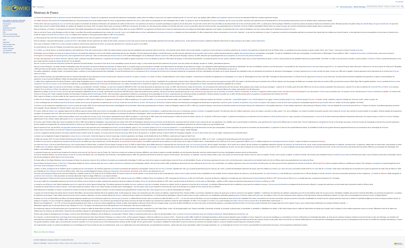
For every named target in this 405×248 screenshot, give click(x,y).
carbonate (179, 144)
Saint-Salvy (287, 102)
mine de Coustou (51, 84)
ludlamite (276, 99)
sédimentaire (260, 41)
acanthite (336, 154)
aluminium (259, 55)
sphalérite (245, 102)
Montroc (136, 102)
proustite (346, 154)
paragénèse (378, 163)
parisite (198, 91)
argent (128, 173)
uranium (71, 105)
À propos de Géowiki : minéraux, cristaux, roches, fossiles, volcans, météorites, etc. (69, 243)
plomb (251, 55)
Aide (4, 32)
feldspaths (110, 66)
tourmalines (146, 127)
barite (169, 41)
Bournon (185, 178)
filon (147, 58)
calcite (138, 20)
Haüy (335, 53)
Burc (143, 102)
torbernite (345, 105)
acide (256, 147)
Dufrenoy (322, 141)
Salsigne (48, 99)
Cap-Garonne (92, 152)
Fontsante (79, 154)
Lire (337, 7)
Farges (62, 122)
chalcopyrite (115, 171)
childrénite (299, 99)
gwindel (236, 195)
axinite (103, 76)
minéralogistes (89, 168)
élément (38, 176)
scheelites (209, 214)
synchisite (221, 91)
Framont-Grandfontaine (192, 214)
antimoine (275, 173)
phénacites (218, 214)
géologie (55, 24)
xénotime (254, 91)
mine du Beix (198, 133)
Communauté (7, 24)
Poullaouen (74, 53)
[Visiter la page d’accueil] (16, 8)
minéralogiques (154, 111)
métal (187, 50)
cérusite (362, 53)
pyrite (129, 41)
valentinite (328, 173)
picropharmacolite (128, 211)
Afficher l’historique (359, 7)
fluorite (386, 24)
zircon (80, 136)
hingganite (262, 91)
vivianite (171, 69)
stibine (102, 44)
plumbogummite (62, 55)
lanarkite (113, 96)
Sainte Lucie (53, 111)
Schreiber (257, 181)
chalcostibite (253, 163)
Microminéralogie (95, 94)
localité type (88, 55)
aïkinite (136, 171)
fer (76, 41)
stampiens (45, 20)
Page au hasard (7, 30)
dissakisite (245, 91)
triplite (162, 69)
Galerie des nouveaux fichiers (11, 36)
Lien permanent (7, 50)
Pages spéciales (7, 46)
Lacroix (236, 76)
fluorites (220, 58)
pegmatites (86, 66)
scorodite (313, 71)
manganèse (99, 81)
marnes (106, 163)
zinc (202, 116)
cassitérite (244, 50)
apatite (353, 50)
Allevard (49, 184)
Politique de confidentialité (39, 243)
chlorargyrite (49, 55)
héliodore (108, 69)
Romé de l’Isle (115, 55)
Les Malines (106, 119)
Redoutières (61, 63)
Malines (54, 116)
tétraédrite (198, 87)
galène (202, 41)
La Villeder (38, 50)
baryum (393, 81)
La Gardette (168, 168)
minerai (63, 157)
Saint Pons (63, 163)
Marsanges (125, 133)
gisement (69, 41)
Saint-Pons (322, 163)
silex (68, 38)
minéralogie (153, 71)
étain (87, 50)
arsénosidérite (137, 141)
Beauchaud (77, 127)
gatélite (386, 91)
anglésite (353, 53)
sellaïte (53, 157)
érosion (118, 195)
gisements (62, 17)
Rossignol (117, 58)
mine (52, 91)
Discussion (40, 7)
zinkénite (300, 163)
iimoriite (286, 91)
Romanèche (77, 141)
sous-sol (63, 24)
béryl (361, 50)
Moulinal (162, 102)
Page (33, 7)
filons (257, 201)
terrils (338, 147)
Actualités (5, 26)
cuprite (309, 144)
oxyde (104, 63)
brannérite (126, 171)
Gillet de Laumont (161, 55)
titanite (256, 178)
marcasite (117, 32)
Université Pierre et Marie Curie (57, 34)
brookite (283, 178)
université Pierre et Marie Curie (381, 87)
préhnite (129, 76)
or (124, 44)
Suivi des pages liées (9, 44)
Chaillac (76, 58)
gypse (286, 26)
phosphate (231, 55)
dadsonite (309, 163)
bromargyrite (38, 55)
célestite (366, 24)
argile (119, 203)
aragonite (338, 99)
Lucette (62, 44)
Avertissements (96, 243)
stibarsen (384, 173)
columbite (192, 69)
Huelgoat (67, 53)
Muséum (372, 58)
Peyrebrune (152, 102)
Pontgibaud (68, 130)
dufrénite (181, 69)
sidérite (236, 102)
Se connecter (399, 2)
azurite (113, 89)
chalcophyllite (237, 99)
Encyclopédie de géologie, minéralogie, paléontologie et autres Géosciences (14, 21)
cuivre (188, 144)
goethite (174, 63)
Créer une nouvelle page (10, 34)
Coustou (138, 81)
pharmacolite (114, 211)
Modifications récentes (9, 28)
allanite (237, 91)
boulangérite (50, 165)
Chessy (45, 144)
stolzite (201, 111)
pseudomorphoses (249, 53)
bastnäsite (170, 91)
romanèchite (125, 141)
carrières (187, 26)
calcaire (143, 32)
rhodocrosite (103, 84)
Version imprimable (8, 48)
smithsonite (298, 144)
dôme (98, 160)
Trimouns (59, 91)
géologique (238, 41)
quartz (378, 24)
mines (129, 102)
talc (95, 91)
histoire (235, 198)
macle (232, 32)
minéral (352, 91)
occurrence (242, 55)
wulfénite (198, 124)
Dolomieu (320, 76)
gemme (182, 41)
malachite (123, 89)
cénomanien (161, 32)
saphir (88, 136)
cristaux (233, 20)
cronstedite (318, 99)
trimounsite (296, 91)
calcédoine (115, 38)
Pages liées (6, 42)
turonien (170, 32)
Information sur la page (9, 52)
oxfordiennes (118, 163)
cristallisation (221, 20)
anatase (140, 190)
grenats (167, 127)
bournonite (254, 102)
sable (196, 20)
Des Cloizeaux (51, 171)
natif (227, 160)
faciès (237, 29)
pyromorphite (199, 53)
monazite (230, 91)
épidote (144, 76)
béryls (123, 127)
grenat (232, 69)
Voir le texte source (346, 7)
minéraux (87, 17)
